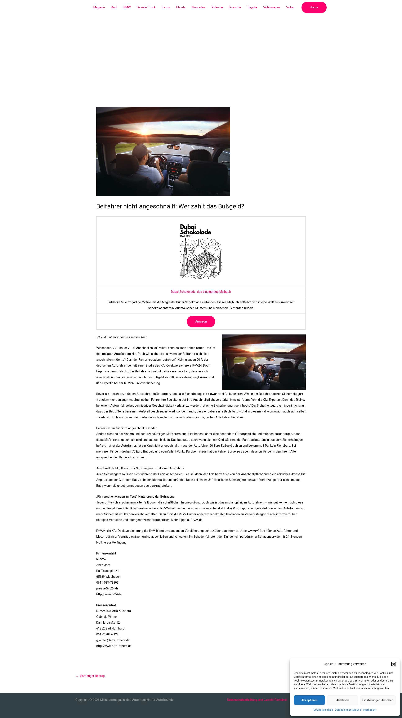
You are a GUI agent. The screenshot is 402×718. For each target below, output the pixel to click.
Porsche (235, 7)
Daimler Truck (146, 7)
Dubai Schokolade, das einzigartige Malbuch (201, 292)
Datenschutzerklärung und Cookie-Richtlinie (257, 700)
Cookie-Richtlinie (323, 709)
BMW (127, 7)
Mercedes (198, 7)
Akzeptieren (309, 700)
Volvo (290, 7)
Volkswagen (271, 7)
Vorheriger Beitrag (90, 676)
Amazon (201, 321)
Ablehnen (342, 700)
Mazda (181, 7)
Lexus (166, 7)
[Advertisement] (201, 46)
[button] (394, 664)
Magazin (99, 7)
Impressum (369, 709)
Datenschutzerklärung (348, 709)
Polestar (217, 7)
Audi (114, 7)
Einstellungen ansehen (377, 700)
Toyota (252, 7)
